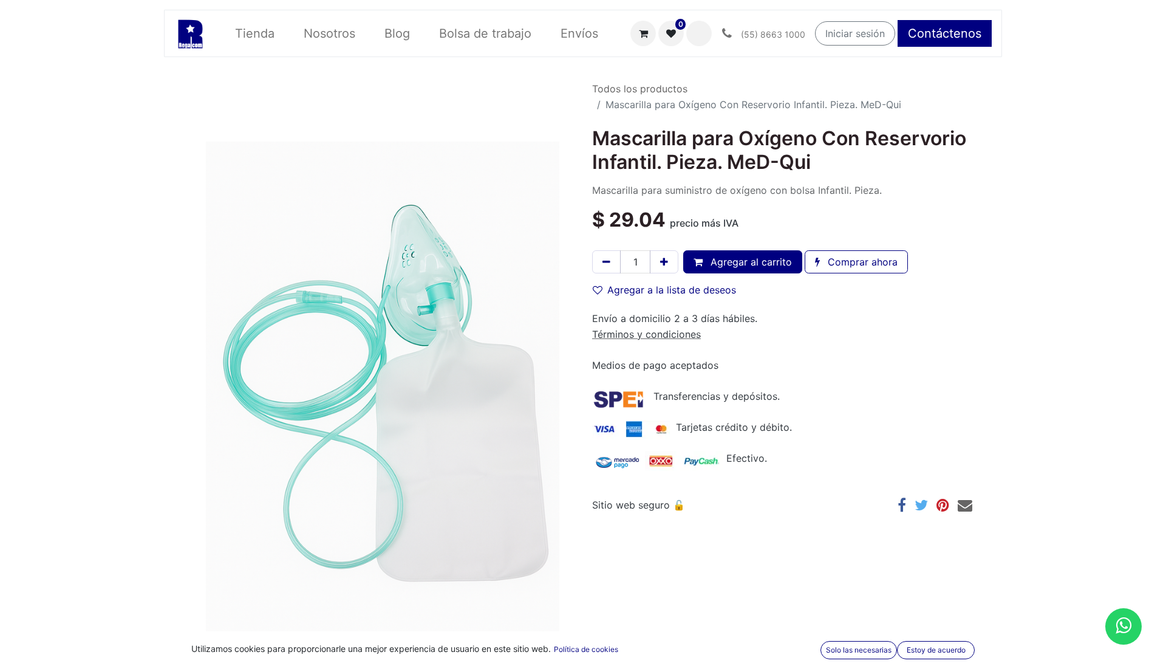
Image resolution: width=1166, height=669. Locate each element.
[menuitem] (254, 33)
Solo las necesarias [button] (859, 649)
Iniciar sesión (855, 33)
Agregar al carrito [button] (749, 262)
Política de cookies (586, 649)
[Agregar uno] (664, 261)
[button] (699, 33)
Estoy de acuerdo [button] (936, 649)
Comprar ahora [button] (861, 262)
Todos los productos (639, 89)
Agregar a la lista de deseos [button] (671, 290)
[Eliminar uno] (606, 261)
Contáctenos (944, 33)
